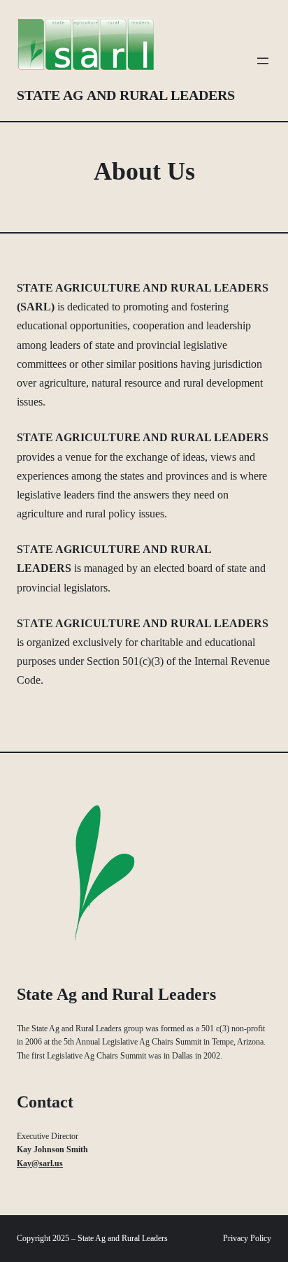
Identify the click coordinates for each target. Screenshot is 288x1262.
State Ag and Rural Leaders (126, 95)
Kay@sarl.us (40, 1163)
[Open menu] (262, 60)
